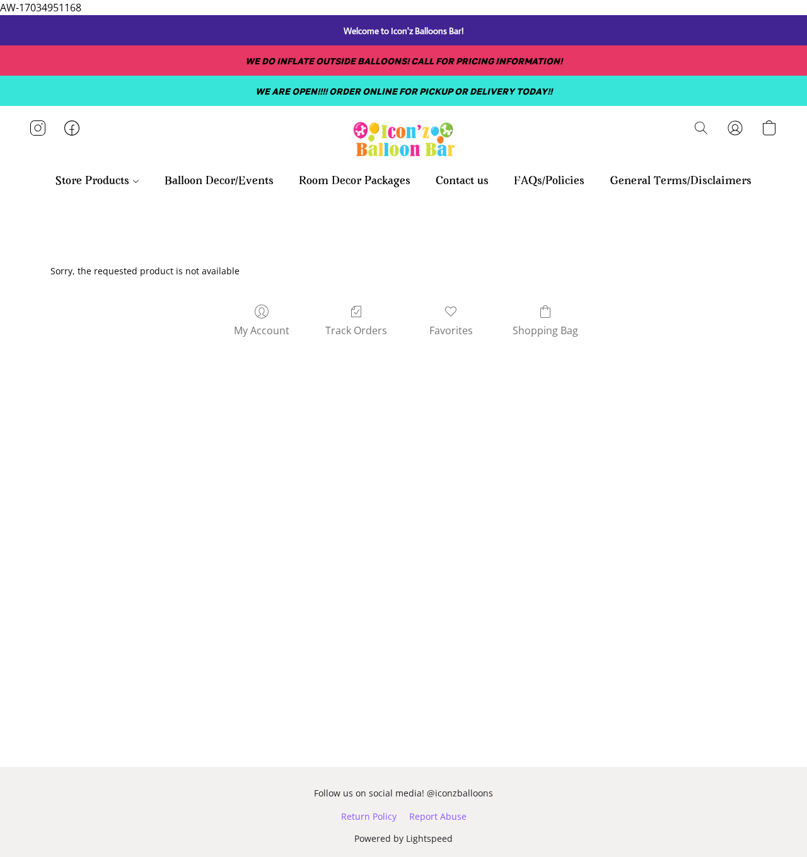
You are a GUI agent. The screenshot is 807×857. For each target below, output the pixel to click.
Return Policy (369, 816)
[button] (403, 140)
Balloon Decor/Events (219, 181)
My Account (261, 330)
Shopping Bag (545, 330)
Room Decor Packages (354, 181)
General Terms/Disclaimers (681, 181)
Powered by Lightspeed (403, 838)
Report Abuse (438, 816)
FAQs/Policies (549, 181)
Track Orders (356, 330)
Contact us (462, 181)
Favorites (451, 330)
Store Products (93, 181)
